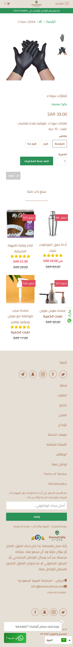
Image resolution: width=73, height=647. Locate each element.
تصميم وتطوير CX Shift (53, 633)
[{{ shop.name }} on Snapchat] (43, 612)
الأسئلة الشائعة (56, 444)
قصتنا (63, 385)
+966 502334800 (56, 592)
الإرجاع (62, 425)
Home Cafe (59, 104)
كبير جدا (32, 143)
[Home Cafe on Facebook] (52, 374)
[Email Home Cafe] (22, 374)
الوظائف (61, 454)
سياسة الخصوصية (22, 526)
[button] (52, 255)
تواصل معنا (59, 464)
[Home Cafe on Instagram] (42, 374)
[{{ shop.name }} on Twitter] (62, 612)
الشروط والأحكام (41, 526)
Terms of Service (55, 474)
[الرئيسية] (57, 540)
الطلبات (62, 395)
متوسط (60, 143)
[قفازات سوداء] (30, 56)
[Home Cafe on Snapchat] (32, 374)
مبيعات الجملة (57, 435)
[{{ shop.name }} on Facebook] (34, 612)
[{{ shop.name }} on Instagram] (53, 612)
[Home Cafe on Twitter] (62, 374)
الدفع (63, 405)
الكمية (62, 154)
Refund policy (57, 484)
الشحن (62, 415)
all (40, 21)
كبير (45, 143)
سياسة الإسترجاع (59, 526)
